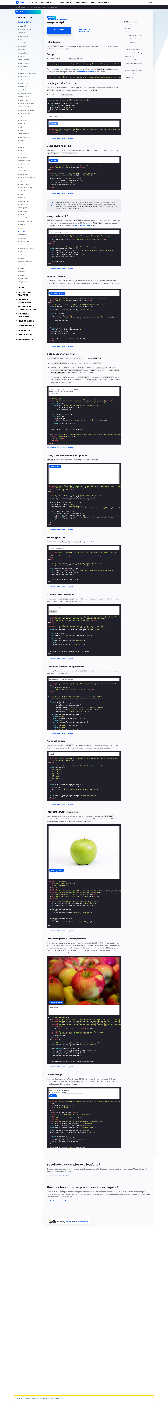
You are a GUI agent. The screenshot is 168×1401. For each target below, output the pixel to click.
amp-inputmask (23, 171)
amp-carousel (22, 86)
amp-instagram (23, 174)
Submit (53, 611)
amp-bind (21, 70)
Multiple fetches (129, 46)
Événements (80, 2)
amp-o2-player (22, 208)
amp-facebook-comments (26, 110)
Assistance (102, 2)
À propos (32, 2)
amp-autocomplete (24, 60)
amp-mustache (23, 201)
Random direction (56, 1002)
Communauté (65, 2)
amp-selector (22, 234)
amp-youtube (22, 282)
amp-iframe (22, 154)
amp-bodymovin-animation (27, 73)
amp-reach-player (24, 218)
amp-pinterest (22, 211)
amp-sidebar (22, 238)
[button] (51, 981)
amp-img (21, 167)
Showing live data (130, 56)
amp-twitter (22, 258)
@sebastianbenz (81, 1222)
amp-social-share (23, 241)
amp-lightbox (22, 191)
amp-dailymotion (23, 90)
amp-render (22, 228)
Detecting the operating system (134, 63)
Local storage (129, 77)
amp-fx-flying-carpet (24, 137)
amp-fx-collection (23, 134)
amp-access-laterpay (24, 29)
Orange (60, 870)
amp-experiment (23, 107)
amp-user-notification (25, 261)
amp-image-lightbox (24, 160)
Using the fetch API (130, 42)
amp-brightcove (23, 80)
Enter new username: (57, 1092)
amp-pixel (21, 214)
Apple (52, 870)
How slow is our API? (57, 293)
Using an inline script (131, 39)
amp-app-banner (23, 53)
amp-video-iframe (24, 265)
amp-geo (21, 140)
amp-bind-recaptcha (24, 66)
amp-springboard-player (26, 248)
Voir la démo (59, 29)
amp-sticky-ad (22, 251)
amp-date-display (23, 97)
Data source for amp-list (132, 49)
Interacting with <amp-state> (133, 70)
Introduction (128, 28)
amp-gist (21, 147)
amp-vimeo (21, 272)
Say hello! (54, 123)
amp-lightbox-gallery (25, 187)
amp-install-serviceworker (26, 177)
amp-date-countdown (25, 93)
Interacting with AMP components (135, 74)
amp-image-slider (24, 164)
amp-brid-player (23, 76)
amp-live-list (22, 198)
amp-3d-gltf (22, 26)
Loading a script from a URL (133, 35)
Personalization (129, 67)
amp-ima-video (23, 157)
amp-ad (20, 39)
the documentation (86, 72)
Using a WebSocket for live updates (135, 53)
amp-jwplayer (22, 181)
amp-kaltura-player (24, 184)
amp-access (22, 33)
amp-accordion (23, 36)
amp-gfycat (21, 144)
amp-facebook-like (24, 113)
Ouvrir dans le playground (84, 30)
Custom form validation (132, 60)
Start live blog (55, 466)
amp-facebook (22, 120)
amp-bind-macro (23, 63)
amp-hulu (21, 150)
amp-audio (21, 56)
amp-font (21, 127)
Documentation (47, 2)
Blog (92, 2)
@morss (68, 1222)
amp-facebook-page (24, 117)
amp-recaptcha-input (25, 221)
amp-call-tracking (23, 83)
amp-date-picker (23, 100)
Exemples (63, 20)
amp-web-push (23, 278)
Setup (126, 32)
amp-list (20, 194)
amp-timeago (22, 255)
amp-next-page (23, 204)
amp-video (21, 268)
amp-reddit (21, 224)
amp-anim (21, 49)
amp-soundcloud (23, 245)
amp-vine (21, 275)
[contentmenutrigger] (137, 21)
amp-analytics (22, 46)
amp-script (21, 231)
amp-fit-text (21, 124)
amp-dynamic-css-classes (26, 103)
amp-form (21, 130)
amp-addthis (22, 43)
